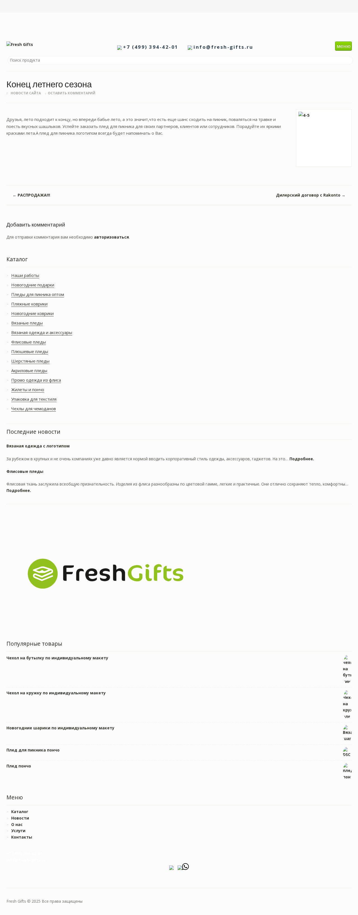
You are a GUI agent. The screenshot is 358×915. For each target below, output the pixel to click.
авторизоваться (111, 237)
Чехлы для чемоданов (33, 408)
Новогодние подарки (32, 285)
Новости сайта (26, 93)
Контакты (21, 837)
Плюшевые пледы (29, 351)
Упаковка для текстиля (33, 399)
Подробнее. (301, 458)
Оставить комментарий (71, 93)
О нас (17, 824)
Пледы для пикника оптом (37, 294)
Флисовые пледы (28, 342)
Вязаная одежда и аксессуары (41, 332)
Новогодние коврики (32, 313)
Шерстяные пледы (30, 361)
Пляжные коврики (29, 304)
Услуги (18, 830)
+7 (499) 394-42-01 (150, 47)
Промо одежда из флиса (36, 380)
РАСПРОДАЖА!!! (31, 195)
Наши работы (25, 275)
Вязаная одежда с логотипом (38, 446)
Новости (20, 818)
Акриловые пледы (29, 370)
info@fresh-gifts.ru (223, 47)
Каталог (19, 811)
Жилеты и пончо (27, 389)
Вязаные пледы (27, 323)
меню (343, 46)
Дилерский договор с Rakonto (310, 195)
